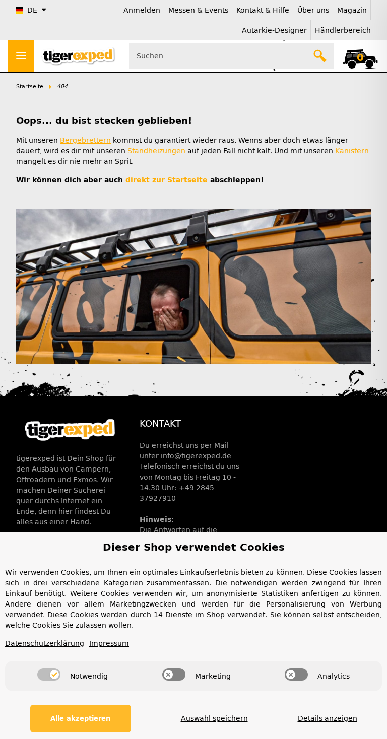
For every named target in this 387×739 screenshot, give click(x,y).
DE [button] (32, 10)
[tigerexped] (69, 429)
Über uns (313, 10)
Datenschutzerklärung (44, 643)
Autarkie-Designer (274, 30)
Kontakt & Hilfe (262, 10)
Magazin (352, 10)
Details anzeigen (327, 718)
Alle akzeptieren (80, 718)
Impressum (109, 643)
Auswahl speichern (214, 718)
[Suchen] (320, 56)
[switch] (48, 674)
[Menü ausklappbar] (21, 56)
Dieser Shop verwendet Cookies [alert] (194, 547)
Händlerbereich (343, 30)
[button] (360, 56)
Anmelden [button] (141, 10)
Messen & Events (198, 10)
